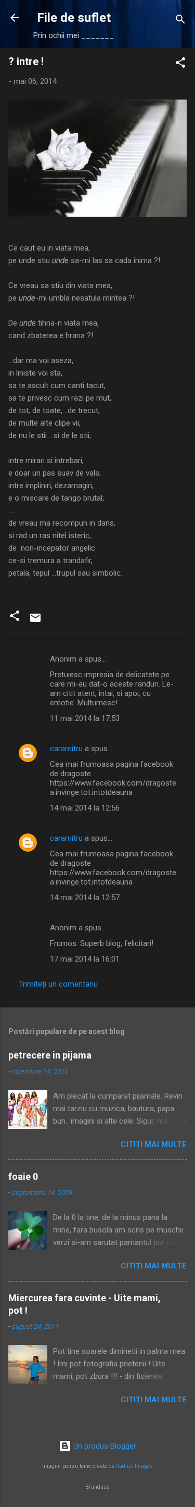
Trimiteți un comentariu (58, 984)
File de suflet (74, 17)
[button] (180, 64)
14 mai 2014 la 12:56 (85, 808)
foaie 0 (23, 1176)
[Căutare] (180, 21)
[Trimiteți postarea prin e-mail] (35, 621)
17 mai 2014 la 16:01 (85, 959)
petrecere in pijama (50, 1055)
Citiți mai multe (154, 1144)
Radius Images (134, 1466)
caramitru (66, 748)
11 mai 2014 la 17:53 (85, 718)
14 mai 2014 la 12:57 (85, 897)
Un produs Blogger (103, 1446)
